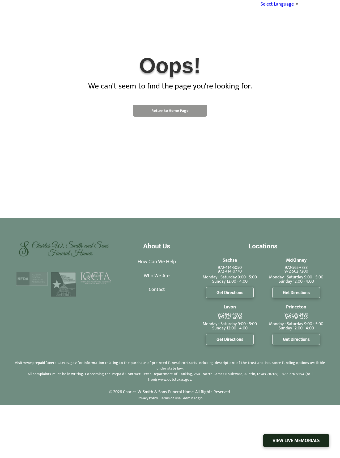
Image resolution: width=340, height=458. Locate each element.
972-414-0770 (230, 271)
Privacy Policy (148, 398)
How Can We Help (157, 261)
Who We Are (157, 275)
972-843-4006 (230, 318)
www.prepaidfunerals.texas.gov (49, 363)
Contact (157, 290)
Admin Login (192, 398)
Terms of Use (170, 398)
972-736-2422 (296, 318)
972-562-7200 (296, 271)
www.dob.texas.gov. (175, 379)
